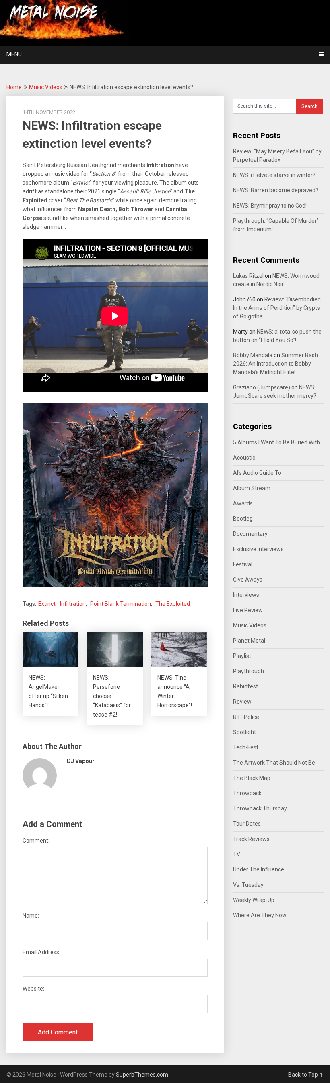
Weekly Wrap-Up (253, 900)
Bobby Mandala (252, 355)
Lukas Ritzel (248, 276)
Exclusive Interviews (258, 549)
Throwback (247, 793)
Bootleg (243, 518)
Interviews (246, 595)
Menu (14, 54)
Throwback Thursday (260, 808)
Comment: (36, 840)
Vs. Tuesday (248, 884)
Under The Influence (258, 869)
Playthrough (248, 671)
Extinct (47, 604)
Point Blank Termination (120, 604)
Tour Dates (247, 823)
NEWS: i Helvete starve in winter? (274, 175)
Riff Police (246, 717)
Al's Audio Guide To (257, 473)
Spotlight (244, 732)
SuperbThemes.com (142, 1074)
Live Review (248, 610)
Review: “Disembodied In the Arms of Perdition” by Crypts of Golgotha (277, 308)
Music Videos (45, 87)
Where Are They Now (260, 915)
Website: (33, 988)
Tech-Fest (245, 747)
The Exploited (172, 604)
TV (236, 854)
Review (242, 701)
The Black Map (251, 778)
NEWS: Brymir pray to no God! (270, 205)
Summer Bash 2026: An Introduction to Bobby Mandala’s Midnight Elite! (275, 363)
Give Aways (247, 579)
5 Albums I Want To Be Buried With (276, 442)
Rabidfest (245, 686)
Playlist (242, 656)
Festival (242, 564)
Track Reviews (251, 839)
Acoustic (244, 457)
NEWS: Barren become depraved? (275, 190)
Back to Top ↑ (306, 1074)
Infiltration (73, 604)
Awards (243, 503)
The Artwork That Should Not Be (274, 762)
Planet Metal (249, 640)
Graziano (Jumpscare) (261, 387)
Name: (31, 915)
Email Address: (41, 952)
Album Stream (251, 488)
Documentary (250, 534)
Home (14, 87)
